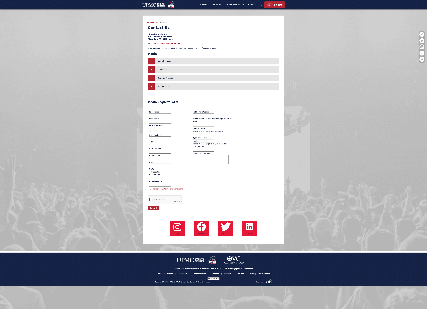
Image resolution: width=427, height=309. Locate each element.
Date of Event (199, 128)
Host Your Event (235, 4)
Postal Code (154, 175)
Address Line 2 (155, 155)
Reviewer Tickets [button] (165, 78)
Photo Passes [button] (164, 86)
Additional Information (202, 153)
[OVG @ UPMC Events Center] (158, 4)
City (151, 162)
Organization (155, 135)
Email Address (155, 125)
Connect (252, 4)
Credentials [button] (162, 69)
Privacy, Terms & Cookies (260, 274)
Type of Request (200, 138)
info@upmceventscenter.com (167, 43)
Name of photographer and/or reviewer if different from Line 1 (210, 145)
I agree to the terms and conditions (167, 189)
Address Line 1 (155, 148)
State (151, 169)
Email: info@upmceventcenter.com (239, 269)
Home (149, 22)
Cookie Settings (213, 278)
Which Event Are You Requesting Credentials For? (212, 120)
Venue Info (217, 4)
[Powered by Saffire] (269, 281)
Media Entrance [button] (164, 61)
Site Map (240, 274)
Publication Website (201, 112)
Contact (227, 274)
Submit (153, 208)
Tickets (278, 4)
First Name (154, 112)
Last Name (154, 118)
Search (260, 4)
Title (151, 142)
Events (203, 4)
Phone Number (155, 181)
